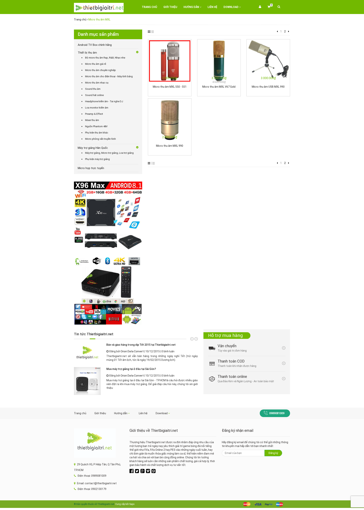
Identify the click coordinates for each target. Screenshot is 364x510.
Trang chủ (149, 7)
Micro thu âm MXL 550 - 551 (170, 86)
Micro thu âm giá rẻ (95, 63)
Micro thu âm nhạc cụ (96, 82)
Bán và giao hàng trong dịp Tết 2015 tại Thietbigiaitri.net (141, 344)
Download (231, 7)
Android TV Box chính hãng (95, 45)
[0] (269, 7)
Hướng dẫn (192, 7)
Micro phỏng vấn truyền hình (100, 138)
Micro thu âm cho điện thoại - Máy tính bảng (109, 76)
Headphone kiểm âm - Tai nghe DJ (104, 101)
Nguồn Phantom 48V (96, 126)
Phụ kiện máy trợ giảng (97, 159)
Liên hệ (212, 7)
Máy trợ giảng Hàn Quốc (93, 148)
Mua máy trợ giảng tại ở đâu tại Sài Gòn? (131, 368)
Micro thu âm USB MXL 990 (268, 86)
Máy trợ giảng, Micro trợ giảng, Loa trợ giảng (109, 152)
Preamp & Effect (94, 113)
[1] (277, 31)
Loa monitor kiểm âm (96, 107)
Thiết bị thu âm (87, 52)
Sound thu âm (92, 88)
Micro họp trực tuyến (91, 168)
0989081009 (276, 413)
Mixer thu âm (92, 120)
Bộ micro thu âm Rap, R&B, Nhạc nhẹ (105, 57)
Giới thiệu (170, 7)
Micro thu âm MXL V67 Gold (218, 86)
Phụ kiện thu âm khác (96, 132)
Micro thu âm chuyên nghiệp (100, 70)
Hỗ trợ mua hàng (225, 335)
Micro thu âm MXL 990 (169, 145)
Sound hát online (94, 95)
